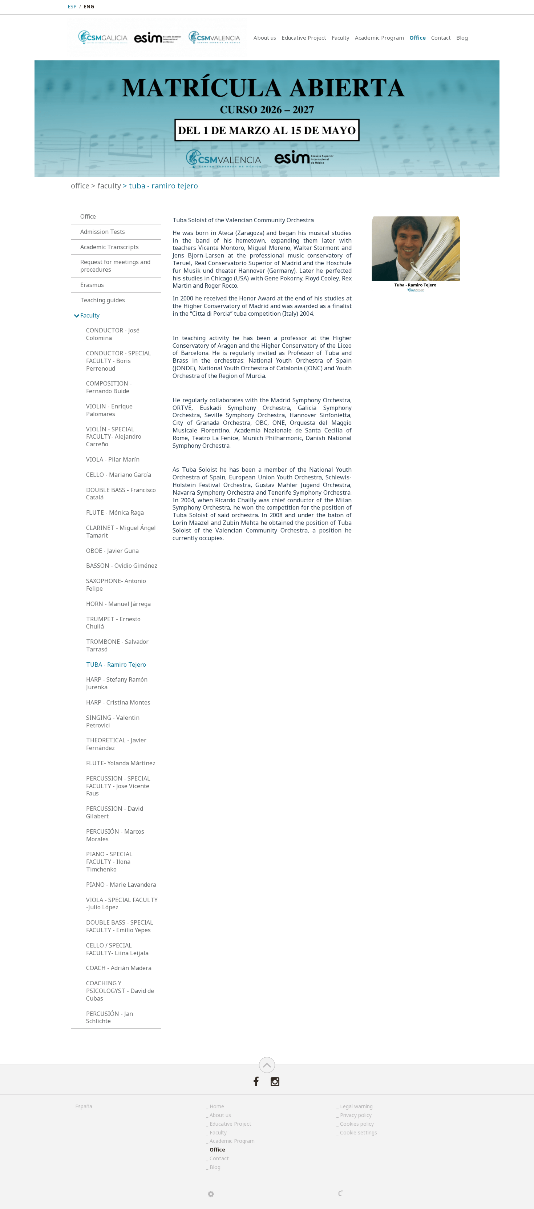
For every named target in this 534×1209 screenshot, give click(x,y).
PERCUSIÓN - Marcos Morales (115, 835)
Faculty (340, 37)
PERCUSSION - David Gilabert (114, 812)
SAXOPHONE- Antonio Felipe (116, 584)
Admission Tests (102, 232)
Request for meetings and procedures (115, 266)
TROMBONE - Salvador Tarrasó (117, 645)
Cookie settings (358, 1132)
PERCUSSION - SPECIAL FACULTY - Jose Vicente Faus (118, 786)
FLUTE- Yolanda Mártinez (120, 763)
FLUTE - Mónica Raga (115, 512)
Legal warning (356, 1106)
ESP (72, 6)
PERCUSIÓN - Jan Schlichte (109, 1017)
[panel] (211, 1194)
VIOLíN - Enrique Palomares (109, 410)
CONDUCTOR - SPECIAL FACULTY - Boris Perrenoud (118, 360)
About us (265, 37)
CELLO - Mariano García (118, 475)
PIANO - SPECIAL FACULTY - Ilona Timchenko (109, 861)
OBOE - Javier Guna (112, 551)
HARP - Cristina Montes (118, 702)
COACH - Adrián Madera (118, 968)
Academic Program (379, 37)
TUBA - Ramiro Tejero (116, 665)
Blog (462, 37)
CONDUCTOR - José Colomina (112, 334)
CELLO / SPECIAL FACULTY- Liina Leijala (117, 949)
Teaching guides (102, 300)
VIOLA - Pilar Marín (112, 459)
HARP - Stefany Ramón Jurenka (116, 683)
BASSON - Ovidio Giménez (121, 566)
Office (417, 37)
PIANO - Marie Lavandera (121, 885)
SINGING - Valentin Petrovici (112, 721)
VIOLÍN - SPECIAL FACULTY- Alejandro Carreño (113, 436)
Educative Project (304, 37)
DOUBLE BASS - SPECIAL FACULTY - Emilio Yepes (119, 926)
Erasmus (92, 285)
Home (217, 1106)
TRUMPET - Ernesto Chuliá (113, 623)
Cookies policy (357, 1123)
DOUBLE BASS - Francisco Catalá (121, 494)
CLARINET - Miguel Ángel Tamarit (121, 531)
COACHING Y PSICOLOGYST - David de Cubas (120, 990)
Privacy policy (356, 1115)
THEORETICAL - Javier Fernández (116, 744)
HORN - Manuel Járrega (118, 604)
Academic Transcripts (109, 247)
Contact (441, 37)
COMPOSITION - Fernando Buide (109, 387)
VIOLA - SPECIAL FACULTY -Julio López (122, 903)
